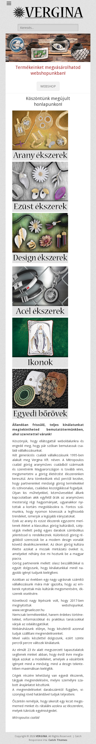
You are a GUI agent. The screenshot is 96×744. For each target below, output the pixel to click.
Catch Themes (57, 740)
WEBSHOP (48, 86)
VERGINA (41, 736)
